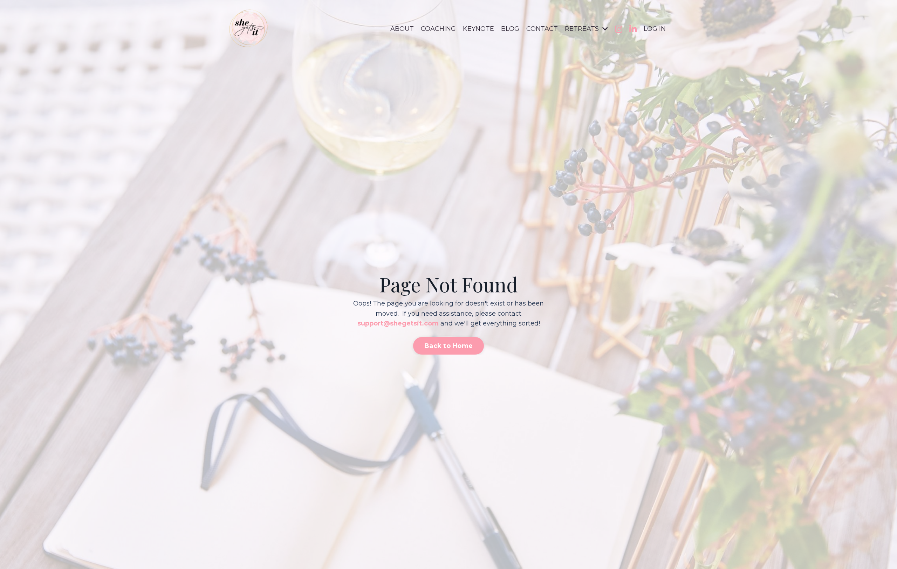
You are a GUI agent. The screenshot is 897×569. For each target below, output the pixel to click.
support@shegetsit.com (398, 323)
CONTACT (542, 29)
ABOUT (402, 29)
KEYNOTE (478, 29)
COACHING (438, 29)
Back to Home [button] (448, 346)
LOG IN (655, 29)
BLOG (510, 29)
